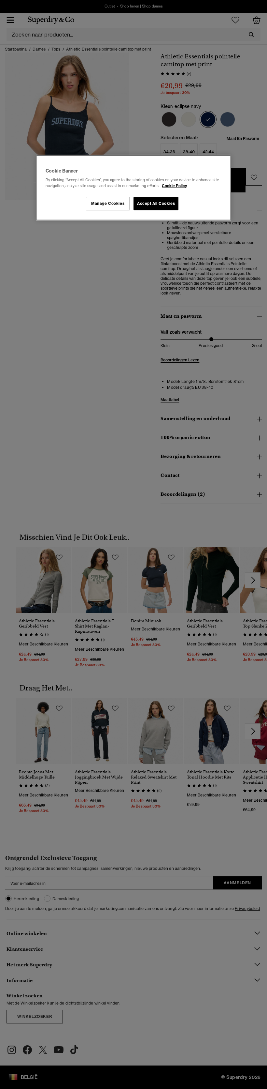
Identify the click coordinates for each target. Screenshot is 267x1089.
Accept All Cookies (156, 203)
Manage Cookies (107, 203)
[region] (133, 188)
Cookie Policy (174, 185)
